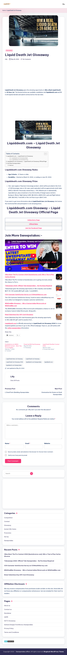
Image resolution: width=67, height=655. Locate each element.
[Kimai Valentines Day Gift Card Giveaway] (59, 317)
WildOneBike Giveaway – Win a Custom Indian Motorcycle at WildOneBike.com (25, 305)
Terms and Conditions (11, 632)
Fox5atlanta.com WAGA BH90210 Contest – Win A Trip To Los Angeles (13, 346)
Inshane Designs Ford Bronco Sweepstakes (18, 625)
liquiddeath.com (49, 362)
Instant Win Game (10, 529)
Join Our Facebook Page (33, 228)
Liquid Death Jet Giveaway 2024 (14, 362)
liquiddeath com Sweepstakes (33, 362)
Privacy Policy (9, 628)
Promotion (7, 533)
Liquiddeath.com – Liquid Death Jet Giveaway (20, 156)
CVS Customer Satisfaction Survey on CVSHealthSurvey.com (25, 294)
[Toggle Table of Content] (45, 153)
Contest (7, 521)
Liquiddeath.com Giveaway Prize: (20, 159)
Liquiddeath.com (10, 323)
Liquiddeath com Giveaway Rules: (20, 158)
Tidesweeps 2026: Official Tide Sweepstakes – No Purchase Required (28, 286)
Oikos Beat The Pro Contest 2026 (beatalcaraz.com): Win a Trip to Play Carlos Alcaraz (29, 276)
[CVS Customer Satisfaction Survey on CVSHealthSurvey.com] (59, 297)
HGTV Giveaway (9, 621)
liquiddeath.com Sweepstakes (14, 365)
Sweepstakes (8, 540)
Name (7, 443)
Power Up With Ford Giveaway (32, 344)
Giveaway (9, 50)
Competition (8, 518)
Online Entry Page (33, 220)
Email (27, 443)
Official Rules (33, 224)
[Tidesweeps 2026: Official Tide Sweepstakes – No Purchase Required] (59, 288)
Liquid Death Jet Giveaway (33, 358)
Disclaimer (7, 613)
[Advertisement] (33, 75)
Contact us (8, 609)
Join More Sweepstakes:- (14, 163)
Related (11, 165)
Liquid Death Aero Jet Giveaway (14, 358)
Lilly (12, 376)
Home (4, 10)
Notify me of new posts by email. (17, 455)
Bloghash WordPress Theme (54, 652)
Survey (6, 537)
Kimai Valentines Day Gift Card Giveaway (19, 314)
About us (7, 605)
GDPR (6, 617)
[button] (14, 380)
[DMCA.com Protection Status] (9, 641)
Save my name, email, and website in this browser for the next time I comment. (30, 452)
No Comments (27, 59)
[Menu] (64, 4)
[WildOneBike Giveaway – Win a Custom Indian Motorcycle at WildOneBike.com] (59, 306)
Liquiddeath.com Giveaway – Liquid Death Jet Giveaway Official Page (27, 161)
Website (47, 443)
